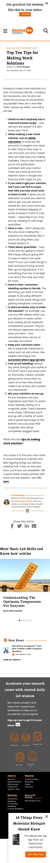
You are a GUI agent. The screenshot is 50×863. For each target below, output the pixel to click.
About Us (11, 779)
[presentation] (25, 575)
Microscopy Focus (32, 801)
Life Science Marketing (12, 800)
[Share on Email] (34, 527)
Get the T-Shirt (14, 789)
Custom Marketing (15, 809)
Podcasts (29, 787)
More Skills (29, 782)
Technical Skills (31, 779)
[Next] (45, 588)
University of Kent (23, 501)
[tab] (19, 620)
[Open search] (46, 31)
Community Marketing (13, 805)
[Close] (46, 816)
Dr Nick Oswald (14, 610)
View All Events (11, 659)
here (6, 481)
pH (27, 183)
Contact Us (12, 787)
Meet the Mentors (15, 782)
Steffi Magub (23, 67)
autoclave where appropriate (26, 360)
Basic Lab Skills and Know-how (22, 48)
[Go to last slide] (4, 588)
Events (27, 784)
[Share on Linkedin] (27, 527)
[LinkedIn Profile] (27, 511)
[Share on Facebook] (12, 527)
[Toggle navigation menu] (5, 31)
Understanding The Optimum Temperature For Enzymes (22, 601)
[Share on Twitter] (19, 527)
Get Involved (13, 784)
